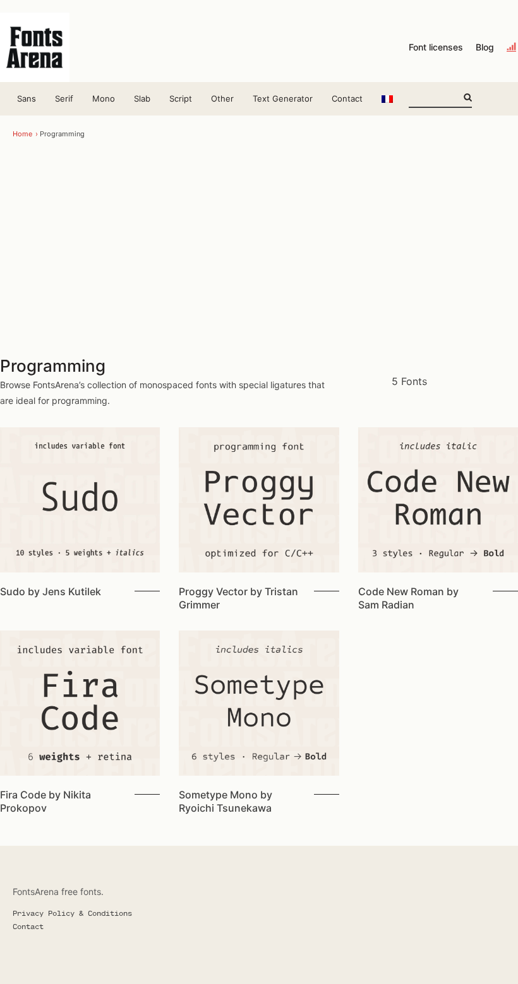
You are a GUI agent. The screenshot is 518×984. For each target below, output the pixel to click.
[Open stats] (512, 47)
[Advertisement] (259, 248)
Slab (142, 98)
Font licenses (436, 47)
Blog (485, 47)
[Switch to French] (387, 98)
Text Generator (283, 98)
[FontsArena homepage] (34, 47)
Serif (64, 98)
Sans (26, 98)
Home (22, 133)
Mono (103, 98)
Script (180, 98)
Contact (347, 98)
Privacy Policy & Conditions (72, 912)
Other (222, 98)
